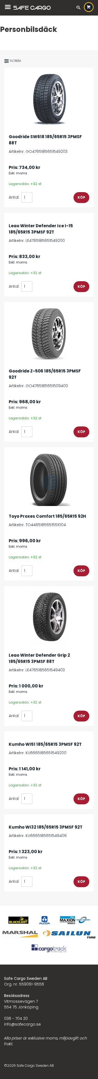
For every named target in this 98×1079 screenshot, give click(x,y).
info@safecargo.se (22, 1024)
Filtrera (15, 61)
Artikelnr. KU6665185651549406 (45, 831)
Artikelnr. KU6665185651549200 (45, 748)
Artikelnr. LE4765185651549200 (41, 233)
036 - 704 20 (16, 1018)
